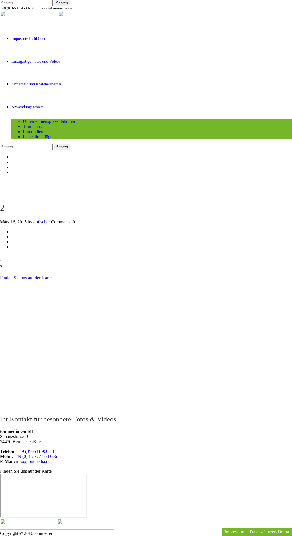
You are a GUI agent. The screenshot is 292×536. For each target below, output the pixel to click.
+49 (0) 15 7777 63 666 (35, 456)
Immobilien (33, 131)
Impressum (234, 531)
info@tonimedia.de (57, 8)
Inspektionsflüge (37, 136)
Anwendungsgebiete (27, 107)
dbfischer (41, 221)
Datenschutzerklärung (269, 531)
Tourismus (32, 126)
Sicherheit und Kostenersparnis (36, 84)
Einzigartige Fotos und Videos (35, 61)
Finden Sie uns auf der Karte (26, 277)
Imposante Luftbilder (28, 38)
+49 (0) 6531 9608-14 (37, 451)
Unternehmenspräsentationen (49, 121)
